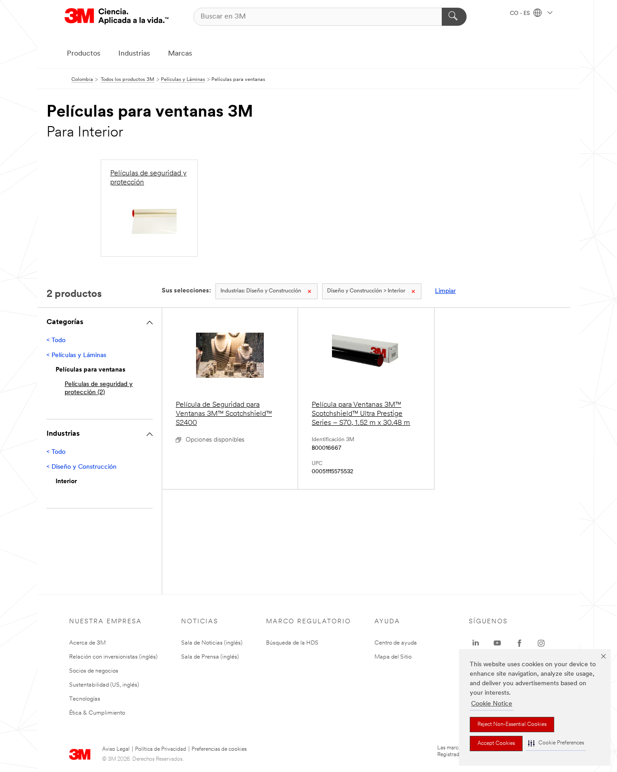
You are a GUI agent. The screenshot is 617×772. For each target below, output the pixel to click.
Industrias (134, 53)
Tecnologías (84, 699)
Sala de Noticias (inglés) (212, 643)
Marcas (180, 53)
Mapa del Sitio (392, 657)
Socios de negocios (93, 671)
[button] (556, 743)
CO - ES (520, 13)
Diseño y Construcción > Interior (366, 291)
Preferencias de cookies (219, 749)
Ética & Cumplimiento (97, 713)
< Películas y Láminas (76, 355)
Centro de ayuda (395, 643)
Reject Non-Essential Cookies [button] (512, 724)
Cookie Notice (491, 704)
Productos (83, 53)
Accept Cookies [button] (496, 743)
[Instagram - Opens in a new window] (541, 643)
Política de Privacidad (160, 749)
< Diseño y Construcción (82, 467)
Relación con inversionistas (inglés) (113, 657)
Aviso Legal (116, 749)
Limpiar (445, 291)
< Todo (56, 340)
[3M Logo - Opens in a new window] (116, 16)
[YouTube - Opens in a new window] (497, 643)
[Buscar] (454, 17)
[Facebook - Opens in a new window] (519, 643)
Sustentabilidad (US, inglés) (104, 685)
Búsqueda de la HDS (292, 643)
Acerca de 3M (87, 643)
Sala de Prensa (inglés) (210, 657)
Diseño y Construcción (260, 291)
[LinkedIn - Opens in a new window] (475, 643)
